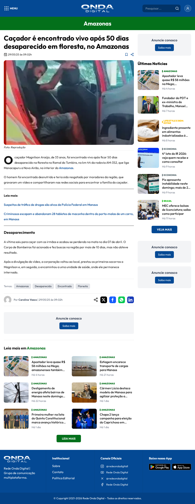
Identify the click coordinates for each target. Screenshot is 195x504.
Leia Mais (69, 438)
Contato (57, 472)
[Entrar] (187, 8)
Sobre (56, 466)
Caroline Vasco (27, 299)
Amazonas (66, 168)
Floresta (83, 286)
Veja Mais (164, 229)
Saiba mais (68, 326)
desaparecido (43, 286)
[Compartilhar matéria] (132, 54)
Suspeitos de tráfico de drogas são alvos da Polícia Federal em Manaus (51, 205)
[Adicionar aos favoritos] (126, 54)
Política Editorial (63, 478)
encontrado (65, 286)
